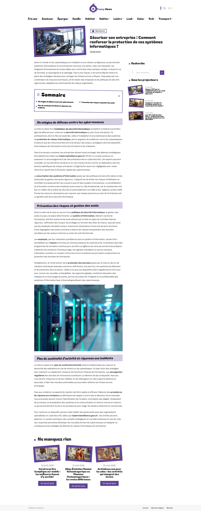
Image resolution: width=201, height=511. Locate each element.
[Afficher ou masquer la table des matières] (92, 96)
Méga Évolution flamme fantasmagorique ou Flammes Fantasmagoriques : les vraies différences (78, 474)
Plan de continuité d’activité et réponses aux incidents (55, 106)
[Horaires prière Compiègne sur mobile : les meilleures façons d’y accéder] (46, 454)
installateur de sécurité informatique (72, 129)
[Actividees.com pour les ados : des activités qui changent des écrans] (108, 453)
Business (100, 31)
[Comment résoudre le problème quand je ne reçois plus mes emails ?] (136, 103)
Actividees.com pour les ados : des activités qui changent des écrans (109, 472)
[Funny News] (100, 8)
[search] (164, 8)
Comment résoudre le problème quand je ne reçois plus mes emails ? (154, 104)
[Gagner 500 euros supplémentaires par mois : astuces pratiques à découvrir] (135, 90)
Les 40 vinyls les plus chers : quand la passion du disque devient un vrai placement (154, 117)
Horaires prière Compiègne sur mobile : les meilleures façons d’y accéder (47, 472)
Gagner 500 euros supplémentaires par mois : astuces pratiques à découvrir (155, 91)
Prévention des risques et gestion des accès (98, 102)
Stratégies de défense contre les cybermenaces (56, 101)
